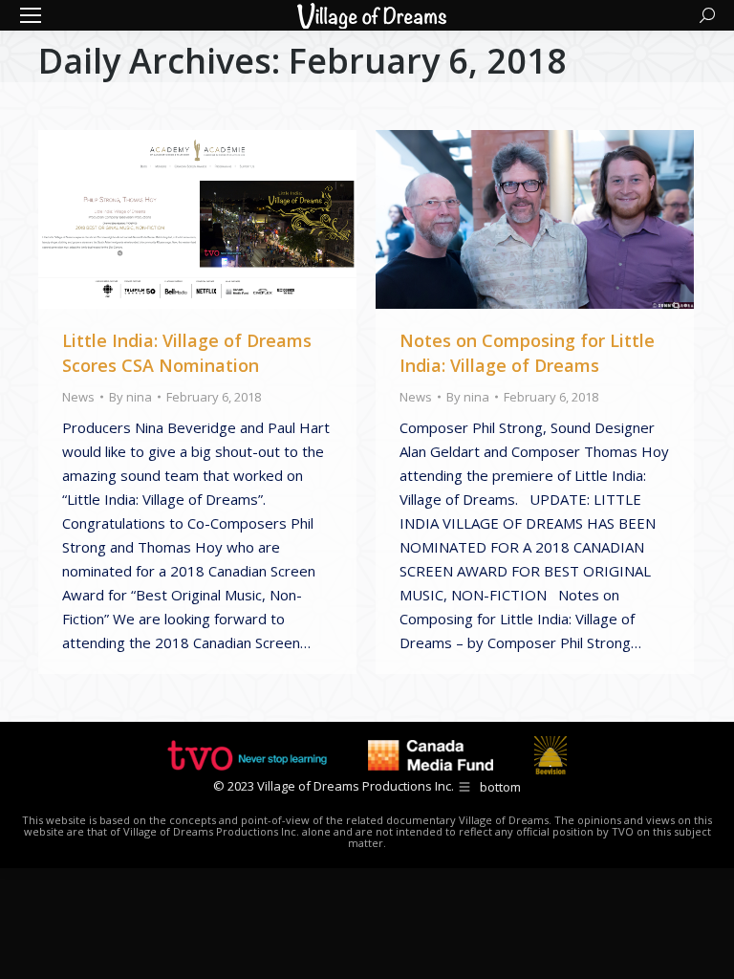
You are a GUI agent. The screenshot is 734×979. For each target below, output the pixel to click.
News (78, 396)
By (130, 396)
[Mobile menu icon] (30, 15)
